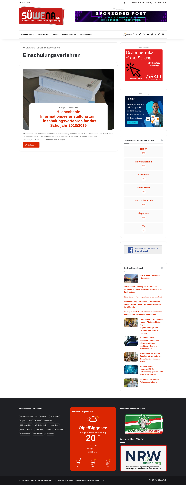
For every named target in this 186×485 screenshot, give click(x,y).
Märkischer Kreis (40, 425)
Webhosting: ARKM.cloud (94, 480)
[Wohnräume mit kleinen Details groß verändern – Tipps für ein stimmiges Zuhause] (131, 357)
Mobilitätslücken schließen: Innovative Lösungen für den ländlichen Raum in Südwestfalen (149, 343)
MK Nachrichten (25, 425)
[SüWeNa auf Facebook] (143, 253)
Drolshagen (54, 416)
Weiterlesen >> (31, 145)
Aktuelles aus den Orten (28, 416)
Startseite (30, 47)
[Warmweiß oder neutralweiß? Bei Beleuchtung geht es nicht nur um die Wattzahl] (131, 369)
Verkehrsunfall (38, 434)
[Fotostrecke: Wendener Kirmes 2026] (131, 278)
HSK (30, 421)
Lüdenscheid (48, 421)
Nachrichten (54, 425)
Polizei (29, 429)
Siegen (48, 429)
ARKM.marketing (118, 9)
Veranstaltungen (69, 34)
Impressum (160, 2)
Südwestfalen (59, 429)
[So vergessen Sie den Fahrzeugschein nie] (131, 382)
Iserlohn (38, 421)
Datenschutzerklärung (141, 2)
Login (124, 2)
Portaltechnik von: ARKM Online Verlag (69, 480)
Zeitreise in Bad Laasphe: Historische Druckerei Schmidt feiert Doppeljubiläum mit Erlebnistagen (143, 289)
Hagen (22, 421)
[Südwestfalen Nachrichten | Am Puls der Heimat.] (42, 15)
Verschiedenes (86, 34)
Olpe (22, 429)
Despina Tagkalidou (67, 108)
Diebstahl (43, 416)
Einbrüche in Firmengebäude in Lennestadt (143, 297)
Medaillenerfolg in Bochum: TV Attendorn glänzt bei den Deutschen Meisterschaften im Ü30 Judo (142, 304)
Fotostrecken (43, 34)
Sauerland (39, 429)
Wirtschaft (50, 434)
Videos (56, 34)
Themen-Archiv (27, 34)
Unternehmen (25, 434)
